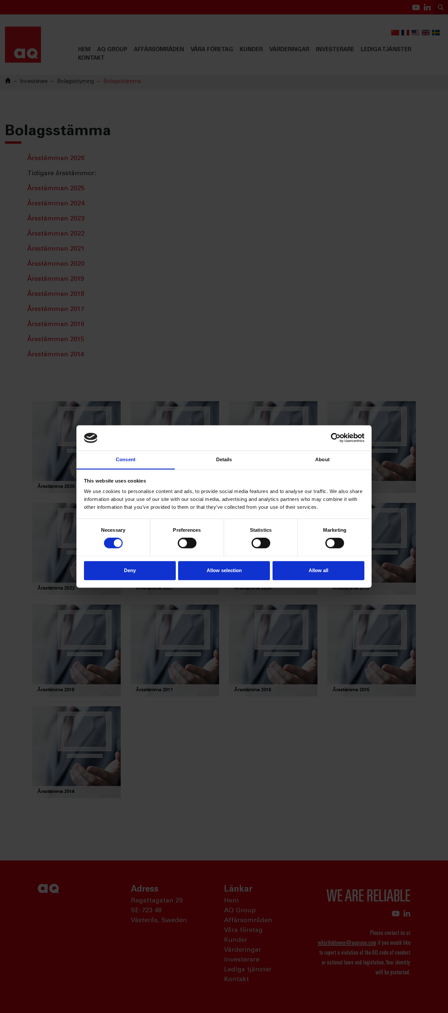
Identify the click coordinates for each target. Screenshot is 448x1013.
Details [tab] (224, 459)
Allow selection (224, 570)
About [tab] (322, 459)
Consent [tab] (125, 459)
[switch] (187, 543)
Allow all (318, 570)
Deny (130, 570)
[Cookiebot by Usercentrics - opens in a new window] (335, 438)
